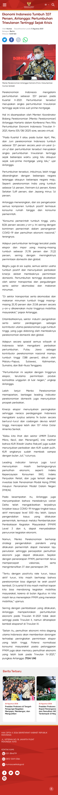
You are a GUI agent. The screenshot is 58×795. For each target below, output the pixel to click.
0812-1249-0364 (12, 759)
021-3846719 (11, 753)
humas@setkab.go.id (14, 764)
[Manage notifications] (51, 789)
